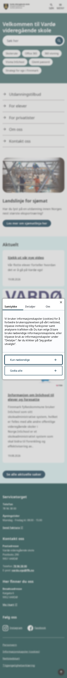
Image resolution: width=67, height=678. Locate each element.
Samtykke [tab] (11, 306)
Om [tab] (48, 306)
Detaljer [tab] (30, 306)
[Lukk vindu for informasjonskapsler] (61, 302)
